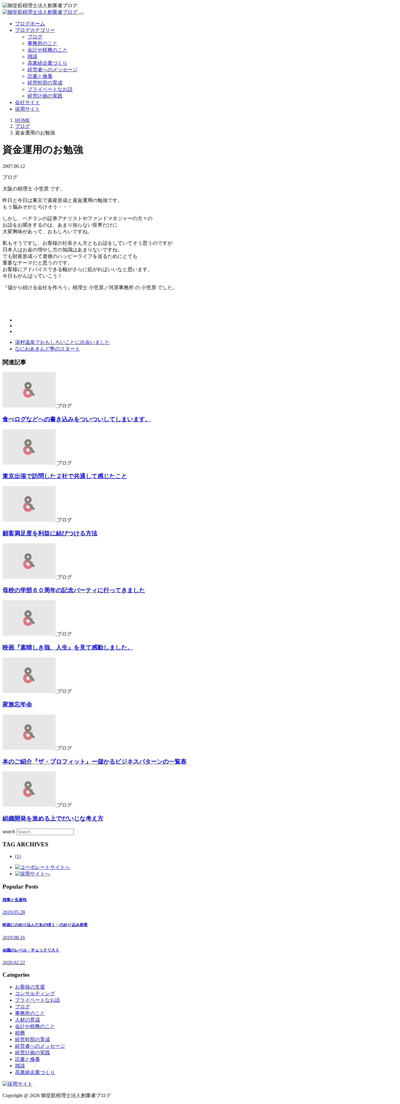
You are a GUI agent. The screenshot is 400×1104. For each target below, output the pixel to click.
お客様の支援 (30, 987)
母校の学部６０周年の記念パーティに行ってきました (73, 590)
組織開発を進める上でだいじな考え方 (52, 818)
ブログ (35, 36)
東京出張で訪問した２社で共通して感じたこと (64, 476)
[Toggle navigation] (81, 14)
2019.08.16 (13, 937)
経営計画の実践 (45, 95)
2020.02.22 (13, 962)
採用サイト (27, 109)
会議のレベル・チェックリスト (30, 950)
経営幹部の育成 (45, 82)
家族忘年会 (17, 704)
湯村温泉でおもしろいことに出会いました (62, 342)
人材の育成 (27, 1019)
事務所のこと (43, 43)
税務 (20, 1033)
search (8, 831)
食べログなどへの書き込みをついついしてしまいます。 (76, 419)
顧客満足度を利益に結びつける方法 (50, 533)
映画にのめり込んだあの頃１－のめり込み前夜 (45, 924)
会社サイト (27, 102)
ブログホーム (30, 23)
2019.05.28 (13, 912)
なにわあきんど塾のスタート (47, 348)
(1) (18, 856)
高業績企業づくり (48, 63)
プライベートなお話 (50, 89)
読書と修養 (40, 76)
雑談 (33, 56)
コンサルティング (35, 993)
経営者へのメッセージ (53, 69)
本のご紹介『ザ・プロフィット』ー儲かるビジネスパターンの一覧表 (94, 761)
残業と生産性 (14, 899)
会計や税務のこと (48, 50)
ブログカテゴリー (35, 30)
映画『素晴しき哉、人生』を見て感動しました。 (67, 647)
